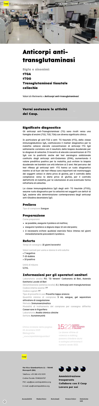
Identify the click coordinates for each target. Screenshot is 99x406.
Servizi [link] (74, 3)
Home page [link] (61, 3)
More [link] (86, 3)
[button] (96, 4)
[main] (57, 73)
